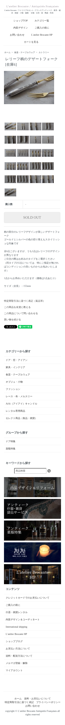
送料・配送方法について (19, 656)
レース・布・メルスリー (19, 396)
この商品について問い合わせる (21, 313)
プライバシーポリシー (48, 702)
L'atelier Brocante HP (42, 35)
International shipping (16, 627)
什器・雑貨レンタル (17, 612)
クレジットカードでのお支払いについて (27, 597)
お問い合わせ (17, 35)
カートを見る (31, 42)
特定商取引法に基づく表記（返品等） (24, 301)
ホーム (7, 52)
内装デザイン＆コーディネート (23, 619)
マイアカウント (14, 670)
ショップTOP (20, 20)
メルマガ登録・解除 (17, 663)
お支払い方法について (18, 648)
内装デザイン (20, 27)
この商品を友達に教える (17, 307)
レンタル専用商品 (15, 411)
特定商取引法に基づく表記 (19, 702)
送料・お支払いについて (37, 698)
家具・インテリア (15, 367)
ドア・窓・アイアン (17, 360)
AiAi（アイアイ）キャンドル (21, 403)
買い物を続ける (12, 319)
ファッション (13, 389)
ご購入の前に (42, 27)
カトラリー (44, 52)
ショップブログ (14, 641)
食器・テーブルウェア (24, 52)
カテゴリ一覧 (41, 20)
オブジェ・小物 (14, 382)
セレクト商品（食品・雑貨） (21, 418)
